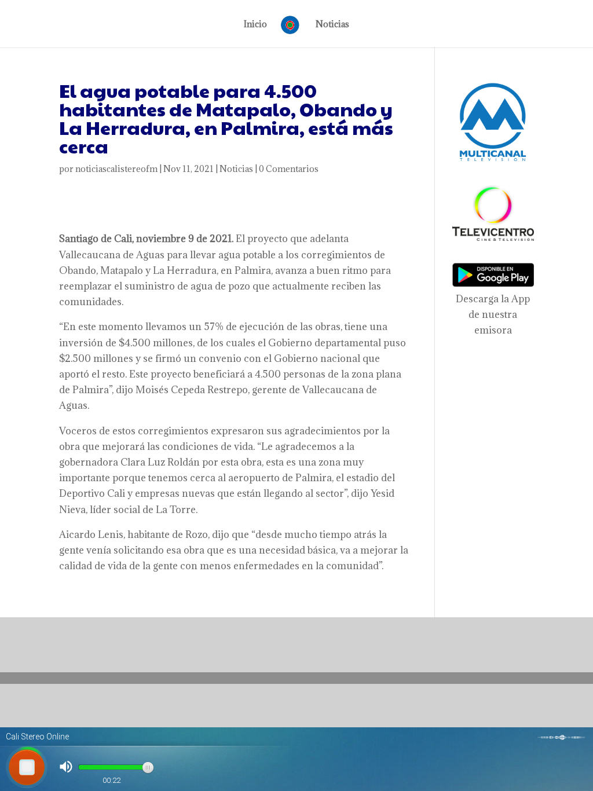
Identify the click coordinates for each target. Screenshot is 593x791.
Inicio (255, 25)
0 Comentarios (289, 168)
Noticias (332, 25)
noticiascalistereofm (116, 168)
